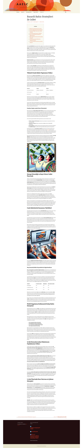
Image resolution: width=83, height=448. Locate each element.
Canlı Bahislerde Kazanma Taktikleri (36, 33)
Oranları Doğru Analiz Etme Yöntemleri (36, 29)
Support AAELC (36, 12)
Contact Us (42, 12)
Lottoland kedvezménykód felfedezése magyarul (26, 416)
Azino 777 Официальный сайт (60, 416)
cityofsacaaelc (35, 431)
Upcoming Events (28, 12)
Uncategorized (36, 21)
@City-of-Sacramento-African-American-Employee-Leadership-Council (34, 436)
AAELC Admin (42, 21)
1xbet (48, 129)
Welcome (18, 12)
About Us (22, 12)
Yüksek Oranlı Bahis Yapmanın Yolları (36, 28)
